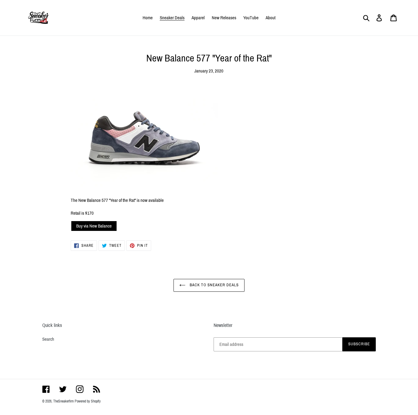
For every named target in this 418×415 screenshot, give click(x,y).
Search (48, 339)
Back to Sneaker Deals (213, 285)
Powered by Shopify (88, 401)
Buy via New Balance (94, 226)
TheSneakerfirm (63, 401)
